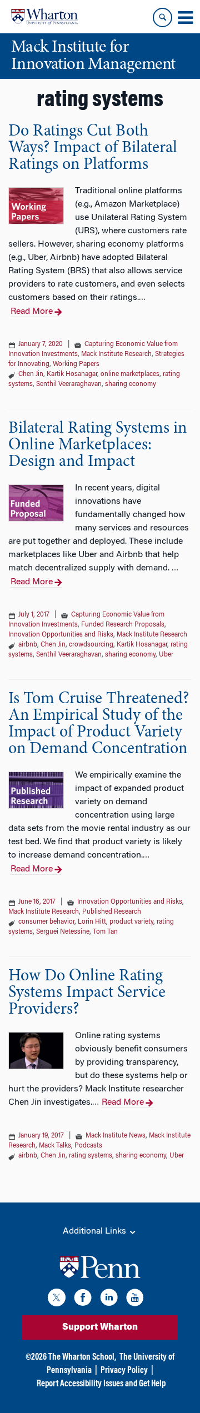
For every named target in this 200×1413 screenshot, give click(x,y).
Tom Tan (105, 932)
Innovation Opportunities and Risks (60, 635)
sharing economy (130, 384)
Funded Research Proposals (122, 625)
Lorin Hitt (92, 922)
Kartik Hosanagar (72, 374)
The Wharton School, (82, 1357)
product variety (131, 922)
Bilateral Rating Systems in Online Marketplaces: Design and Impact (97, 445)
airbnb (27, 645)
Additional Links (95, 1231)
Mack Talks (55, 1146)
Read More (32, 311)
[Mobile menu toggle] (185, 18)
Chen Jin (30, 374)
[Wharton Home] (44, 16)
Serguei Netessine (62, 932)
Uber (166, 655)
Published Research (111, 912)
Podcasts (88, 1146)
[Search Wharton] (162, 17)
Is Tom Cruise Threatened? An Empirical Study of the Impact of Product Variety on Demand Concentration (98, 724)
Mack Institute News (116, 1136)
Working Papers (76, 364)
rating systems (90, 1156)
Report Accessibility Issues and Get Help (101, 1384)
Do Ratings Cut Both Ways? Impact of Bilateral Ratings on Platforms (92, 148)
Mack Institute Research (116, 354)
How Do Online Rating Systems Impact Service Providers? (87, 993)
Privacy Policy (124, 1370)
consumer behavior (46, 922)
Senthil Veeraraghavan (69, 384)
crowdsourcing (91, 645)
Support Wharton (100, 1327)
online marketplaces (130, 374)
